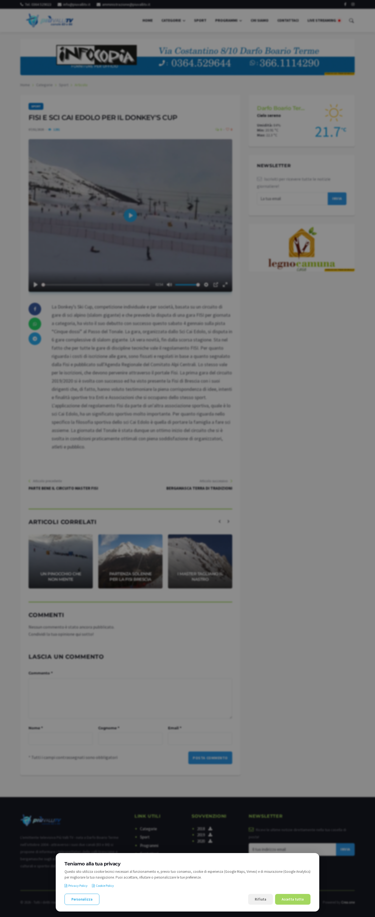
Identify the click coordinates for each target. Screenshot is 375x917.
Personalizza (82, 899)
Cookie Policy (105, 886)
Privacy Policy (78, 886)
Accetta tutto (293, 899)
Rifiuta (260, 899)
